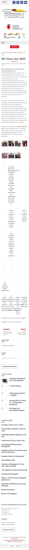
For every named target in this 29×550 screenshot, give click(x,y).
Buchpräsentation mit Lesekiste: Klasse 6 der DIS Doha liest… (14, 451)
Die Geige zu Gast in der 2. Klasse (12, 425)
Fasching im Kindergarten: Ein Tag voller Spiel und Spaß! (12, 465)
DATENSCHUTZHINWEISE (18, 540)
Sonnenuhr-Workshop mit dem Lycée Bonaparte (13, 485)
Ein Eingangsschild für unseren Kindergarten (11, 445)
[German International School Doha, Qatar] (14, 17)
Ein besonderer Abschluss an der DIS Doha (13, 430)
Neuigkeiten (19, 322)
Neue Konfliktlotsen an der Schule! (21, 333)
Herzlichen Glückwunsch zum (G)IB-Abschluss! (17, 379)
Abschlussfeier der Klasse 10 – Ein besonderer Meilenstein (17, 402)
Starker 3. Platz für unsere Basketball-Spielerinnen (14, 479)
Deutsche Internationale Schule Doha (18, 537)
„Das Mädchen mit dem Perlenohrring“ (14, 470)
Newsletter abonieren (9, 366)
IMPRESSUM (7, 540)
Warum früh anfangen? (9, 493)
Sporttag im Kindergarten (9, 474)
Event (9, 322)
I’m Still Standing (15, 386)
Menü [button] (4, 2)
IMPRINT (9, 541)
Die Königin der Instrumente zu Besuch (16, 409)
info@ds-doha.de (10, 524)
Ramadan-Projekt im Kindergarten (12, 456)
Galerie (13, 322)
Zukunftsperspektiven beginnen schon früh (14, 436)
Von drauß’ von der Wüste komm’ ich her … (7, 333)
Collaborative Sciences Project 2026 (13, 440)
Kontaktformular (8, 530)
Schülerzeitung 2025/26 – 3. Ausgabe (17, 394)
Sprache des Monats (8, 490)
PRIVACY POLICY (17, 541)
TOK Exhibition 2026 (8, 460)
